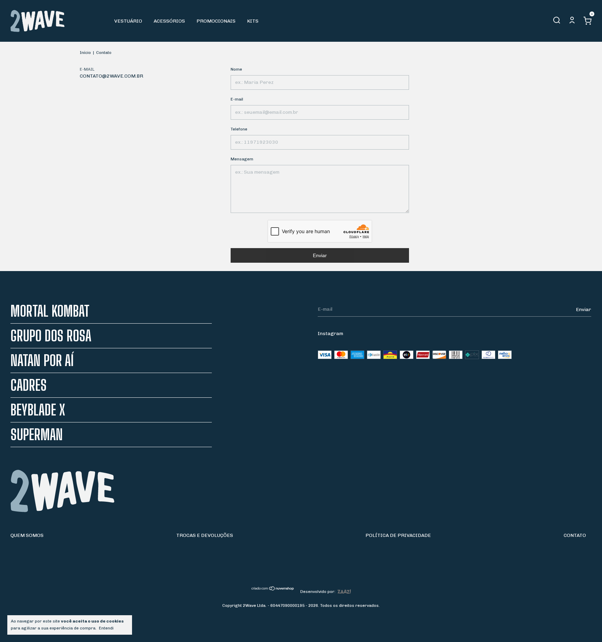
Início (85, 52)
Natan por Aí (42, 360)
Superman (36, 434)
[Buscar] (556, 22)
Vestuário (128, 21)
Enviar (320, 255)
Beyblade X (37, 410)
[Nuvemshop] (273, 589)
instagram (330, 333)
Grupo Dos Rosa (50, 335)
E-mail (237, 99)
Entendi (106, 628)
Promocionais (216, 21)
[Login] (572, 22)
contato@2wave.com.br (111, 76)
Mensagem (242, 159)
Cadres (28, 385)
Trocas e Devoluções (204, 535)
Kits (252, 21)
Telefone (239, 129)
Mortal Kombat (50, 311)
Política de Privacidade (398, 535)
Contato (575, 535)
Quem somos (27, 535)
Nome (236, 69)
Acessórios (169, 21)
